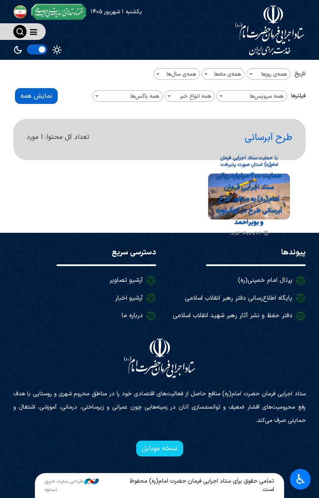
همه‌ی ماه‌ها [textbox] (227, 74)
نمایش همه (36, 96)
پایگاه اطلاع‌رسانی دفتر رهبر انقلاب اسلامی (238, 298)
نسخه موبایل (160, 449)
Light (56, 49)
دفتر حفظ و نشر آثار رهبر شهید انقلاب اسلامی (232, 315)
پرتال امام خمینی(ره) (265, 280)
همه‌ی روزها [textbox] (274, 74)
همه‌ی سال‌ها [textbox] (181, 74)
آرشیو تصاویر (126, 280)
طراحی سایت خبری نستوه (64, 485)
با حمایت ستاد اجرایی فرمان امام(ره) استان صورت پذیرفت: (249, 161)
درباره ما (132, 315)
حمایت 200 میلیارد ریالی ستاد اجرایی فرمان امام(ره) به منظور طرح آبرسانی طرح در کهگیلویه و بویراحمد (249, 199)
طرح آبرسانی (268, 138)
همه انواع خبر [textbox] (195, 96)
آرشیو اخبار (129, 298)
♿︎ (300, 479)
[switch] (37, 49)
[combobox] (268, 74)
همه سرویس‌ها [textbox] (266, 96)
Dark (17, 49)
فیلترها (298, 95)
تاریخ (300, 73)
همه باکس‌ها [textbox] (144, 96)
